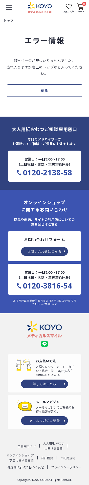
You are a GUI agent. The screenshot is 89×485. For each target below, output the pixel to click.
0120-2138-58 (47, 172)
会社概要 (47, 458)
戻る (44, 90)
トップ (8, 20)
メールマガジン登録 (44, 420)
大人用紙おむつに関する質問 (53, 446)
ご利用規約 (68, 458)
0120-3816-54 (47, 286)
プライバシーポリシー (66, 467)
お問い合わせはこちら (45, 251)
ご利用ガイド (27, 446)
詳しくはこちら (44, 384)
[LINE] (44, 344)
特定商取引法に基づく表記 (25, 467)
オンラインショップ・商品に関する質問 (20, 457)
